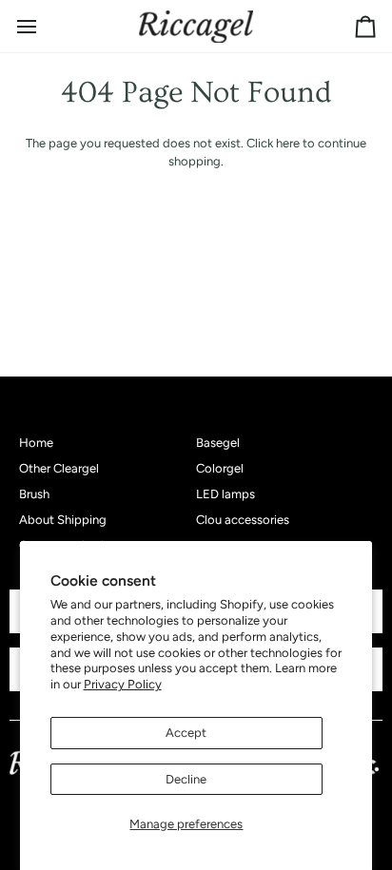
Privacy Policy (123, 684)
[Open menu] (43, 26)
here (288, 143)
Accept (186, 732)
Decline (186, 779)
